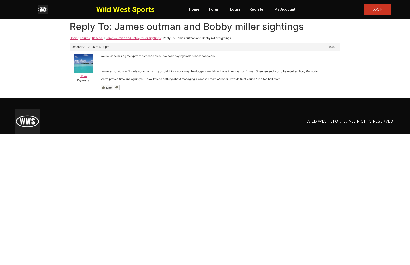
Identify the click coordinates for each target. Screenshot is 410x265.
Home (194, 9)
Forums (85, 38)
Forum (214, 9)
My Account (284, 9)
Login (235, 9)
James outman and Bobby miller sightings (133, 38)
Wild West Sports (125, 9)
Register (257, 9)
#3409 (333, 47)
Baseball (97, 38)
